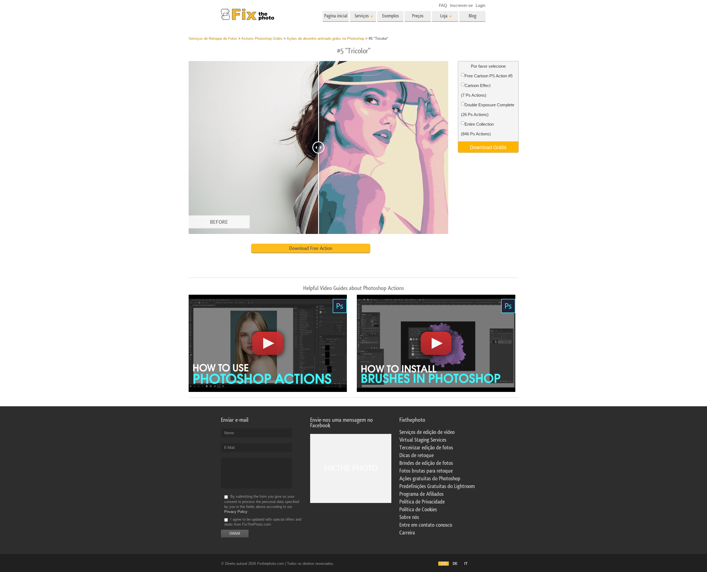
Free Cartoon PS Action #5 (489, 75)
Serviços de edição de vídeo (427, 432)
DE (455, 564)
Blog (472, 16)
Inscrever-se (461, 5)
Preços (417, 16)
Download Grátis (488, 147)
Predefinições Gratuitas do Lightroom (437, 486)
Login (480, 5)
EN (443, 564)
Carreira (407, 533)
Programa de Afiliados (421, 494)
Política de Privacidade (422, 502)
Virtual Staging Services (422, 440)
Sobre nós (409, 517)
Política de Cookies (418, 509)
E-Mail (229, 448)
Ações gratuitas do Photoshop (429, 478)
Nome (229, 433)
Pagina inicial (335, 16)
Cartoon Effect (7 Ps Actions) (475, 90)
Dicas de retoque (416, 455)
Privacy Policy (235, 512)
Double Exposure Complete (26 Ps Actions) (487, 109)
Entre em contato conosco (425, 525)
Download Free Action (310, 248)
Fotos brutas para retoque (426, 471)
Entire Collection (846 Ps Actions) (477, 129)
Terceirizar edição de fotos (426, 447)
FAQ (443, 5)
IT (466, 564)
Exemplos (390, 16)
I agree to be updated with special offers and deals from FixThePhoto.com (262, 521)
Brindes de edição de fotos (426, 463)
